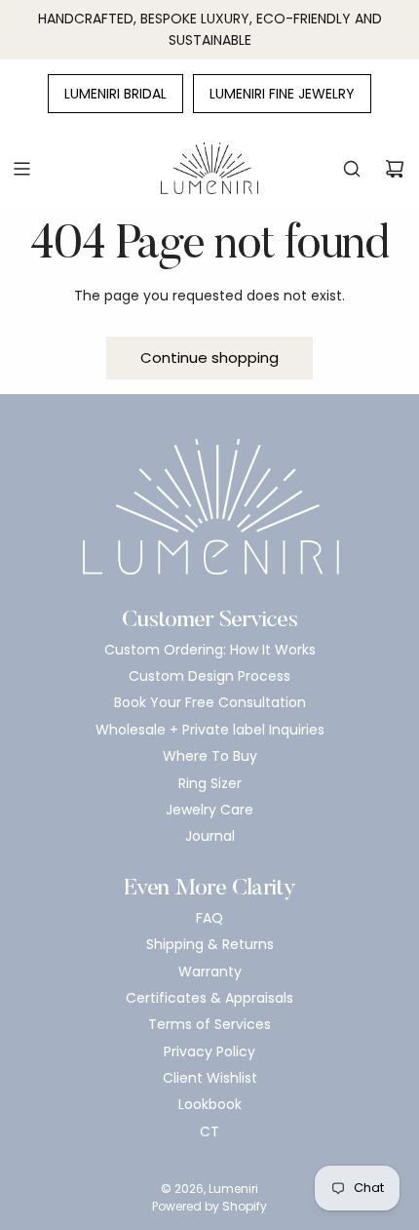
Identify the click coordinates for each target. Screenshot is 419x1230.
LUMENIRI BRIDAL (115, 93)
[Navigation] (21, 168)
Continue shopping (209, 357)
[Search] (351, 168)
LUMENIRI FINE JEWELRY (282, 93)
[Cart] (394, 168)
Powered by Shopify (209, 1206)
